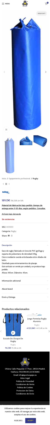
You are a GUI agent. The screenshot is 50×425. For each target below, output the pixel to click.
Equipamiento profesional (19, 178)
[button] (4, 72)
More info (18, 420)
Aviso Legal (25, 378)
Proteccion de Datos (25, 391)
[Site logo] (25, 3)
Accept (30, 420)
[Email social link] (8, 235)
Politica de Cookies (25, 387)
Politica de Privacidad (25, 381)
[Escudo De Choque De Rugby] (13, 325)
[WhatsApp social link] (11, 235)
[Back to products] (6, 184)
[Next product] (9, 184)
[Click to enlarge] (6, 129)
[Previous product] (3, 184)
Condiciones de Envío (25, 394)
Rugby (35, 178)
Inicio (4, 178)
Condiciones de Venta (25, 384)
